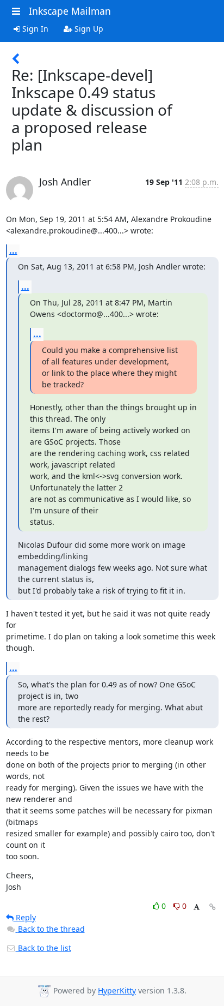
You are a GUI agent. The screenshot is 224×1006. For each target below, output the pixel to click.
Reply (25, 917)
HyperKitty (117, 990)
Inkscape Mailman (70, 10)
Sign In (34, 28)
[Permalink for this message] (213, 907)
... (13, 250)
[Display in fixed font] (196, 907)
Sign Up (87, 28)
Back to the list (43, 948)
